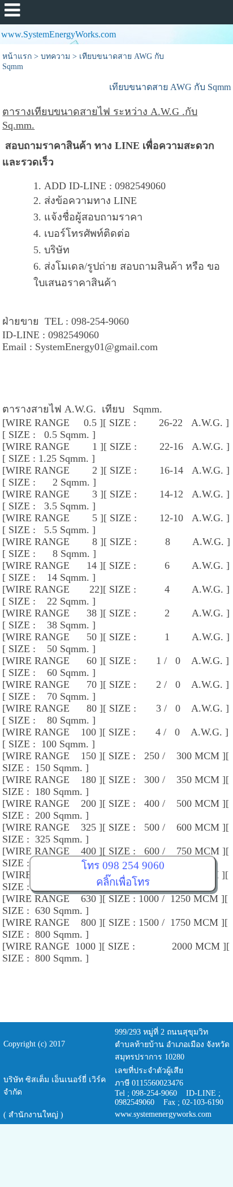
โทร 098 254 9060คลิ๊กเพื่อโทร (123, 874)
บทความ (55, 56)
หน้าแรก (17, 56)
